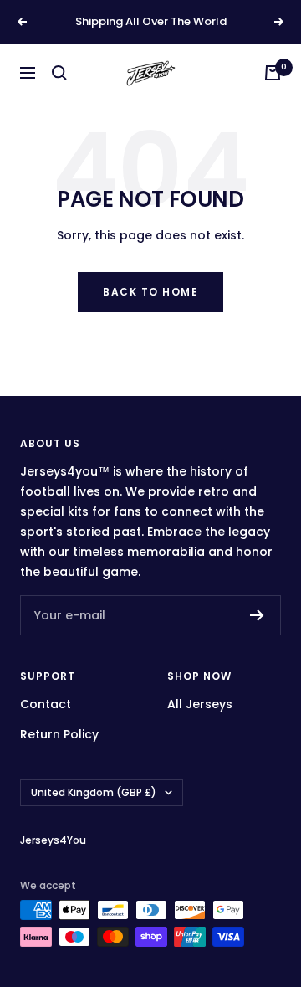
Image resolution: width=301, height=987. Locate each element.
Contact (45, 704)
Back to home (150, 292)
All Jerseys (199, 704)
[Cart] (272, 72)
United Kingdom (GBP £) (93, 792)
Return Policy (59, 734)
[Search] (59, 72)
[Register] (257, 615)
